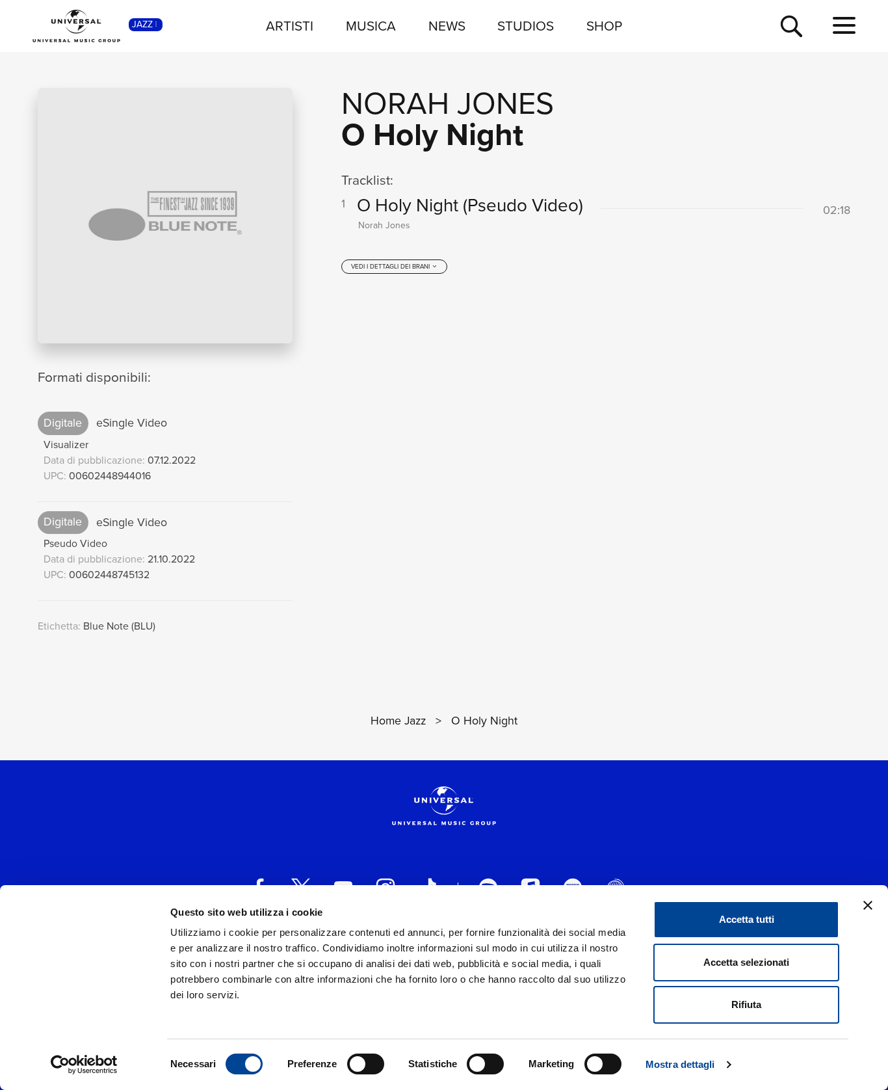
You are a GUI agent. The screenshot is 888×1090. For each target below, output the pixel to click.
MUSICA (371, 26)
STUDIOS (525, 26)
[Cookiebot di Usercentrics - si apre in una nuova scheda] (84, 1064)
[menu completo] (844, 26)
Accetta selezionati (746, 962)
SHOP (604, 26)
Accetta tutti (746, 919)
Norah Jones (447, 103)
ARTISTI (289, 26)
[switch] (365, 1064)
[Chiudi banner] (867, 905)
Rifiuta (746, 1004)
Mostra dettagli (680, 1064)
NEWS (446, 26)
